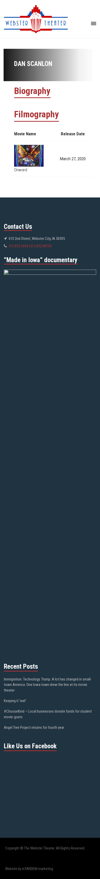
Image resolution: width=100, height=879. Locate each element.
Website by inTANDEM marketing (29, 868)
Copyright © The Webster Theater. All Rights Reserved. (45, 848)
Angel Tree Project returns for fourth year (34, 727)
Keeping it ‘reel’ (15, 700)
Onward (20, 169)
